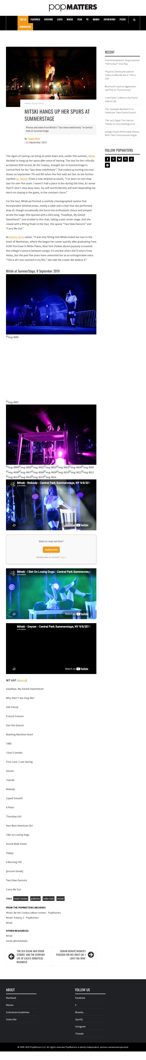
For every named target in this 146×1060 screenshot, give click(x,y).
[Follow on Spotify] (107, 165)
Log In (23, 19)
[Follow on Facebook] (107, 159)
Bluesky (79, 947)
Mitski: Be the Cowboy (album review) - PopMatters (33, 847)
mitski (60, 833)
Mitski (91, 156)
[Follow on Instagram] (125, 159)
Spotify (79, 954)
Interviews (109, 19)
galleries (35, 833)
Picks (123, 19)
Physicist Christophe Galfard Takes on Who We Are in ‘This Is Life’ (120, 75)
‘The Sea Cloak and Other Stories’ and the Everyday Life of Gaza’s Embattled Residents (31, 891)
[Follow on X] (113, 159)
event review (21, 833)
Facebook (80, 932)
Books (96, 19)
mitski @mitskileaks (17, 875)
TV (87, 19)
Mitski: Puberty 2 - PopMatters (22, 852)
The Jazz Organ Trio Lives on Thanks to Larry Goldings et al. (120, 122)
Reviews (48, 19)
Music (70, 19)
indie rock (48, 833)
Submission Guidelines (17, 947)
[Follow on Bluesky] (119, 159)
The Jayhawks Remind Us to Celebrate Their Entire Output (120, 111)
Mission (10, 939)
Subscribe (25, 26)
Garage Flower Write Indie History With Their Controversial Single (122, 133)
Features (35, 19)
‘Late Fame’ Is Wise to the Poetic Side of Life (121, 99)
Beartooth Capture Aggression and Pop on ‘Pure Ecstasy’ (120, 88)
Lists (60, 19)
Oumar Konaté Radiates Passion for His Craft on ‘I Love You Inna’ (71, 889)
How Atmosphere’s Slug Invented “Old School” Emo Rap (122, 62)
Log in (63, 492)
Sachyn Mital (34, 138)
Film (79, 19)
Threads (79, 968)
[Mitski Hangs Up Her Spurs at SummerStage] (51, 76)
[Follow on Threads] (131, 159)
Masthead (11, 932)
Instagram (80, 961)
